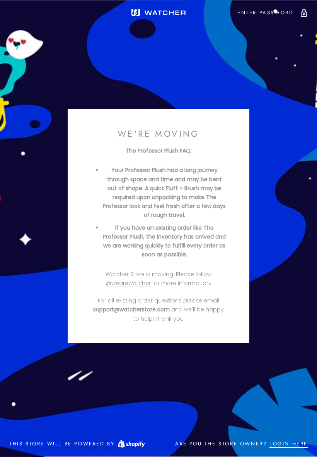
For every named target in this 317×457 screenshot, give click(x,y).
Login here (288, 443)
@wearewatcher (128, 283)
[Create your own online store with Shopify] (131, 443)
